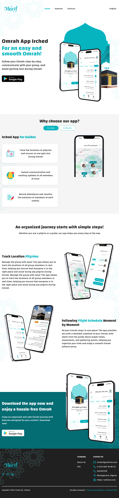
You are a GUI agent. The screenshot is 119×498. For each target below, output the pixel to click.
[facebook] (3, 474)
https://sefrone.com (106, 480)
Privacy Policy (112, 490)
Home (47, 8)
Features (59, 8)
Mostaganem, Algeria (107, 475)
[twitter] (8, 474)
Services (71, 8)
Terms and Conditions (96, 490)
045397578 (102, 471)
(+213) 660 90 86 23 (106, 466)
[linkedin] (12, 474)
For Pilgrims (67, 128)
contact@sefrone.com (107, 462)
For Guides (51, 128)
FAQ (79, 466)
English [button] (113, 8)
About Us (81, 462)
